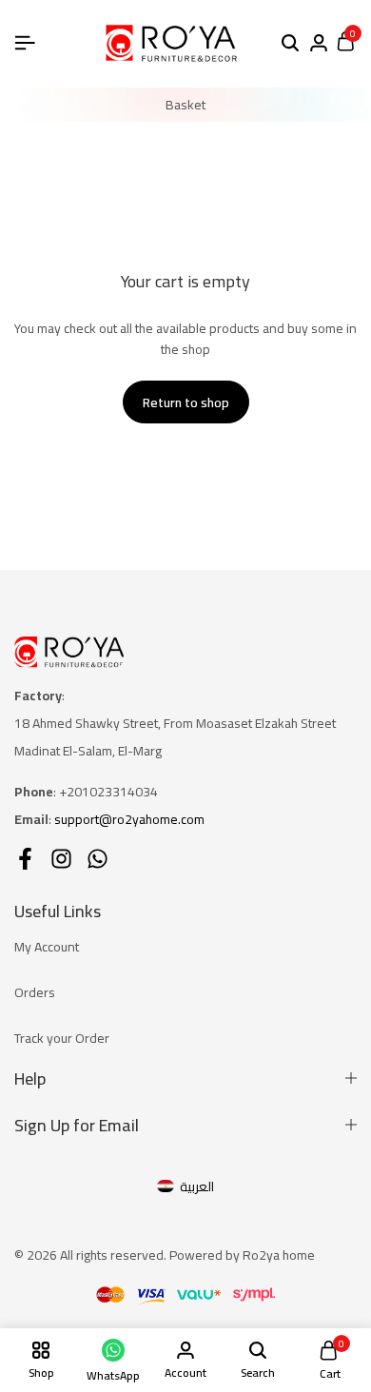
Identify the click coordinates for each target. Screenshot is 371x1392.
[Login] (318, 44)
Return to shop (186, 402)
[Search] (290, 44)
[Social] (25, 859)
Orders (34, 992)
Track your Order (61, 1038)
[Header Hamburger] (24, 42)
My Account (46, 946)
